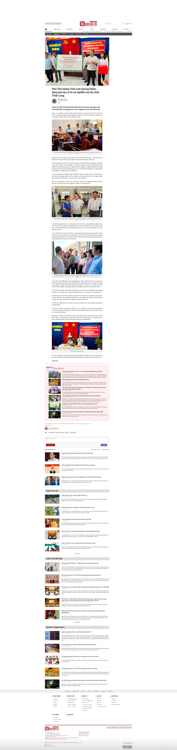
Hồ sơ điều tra (71, 702)
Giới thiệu (114, 727)
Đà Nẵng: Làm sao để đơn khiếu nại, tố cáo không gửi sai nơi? (79, 404)
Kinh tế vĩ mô (85, 702)
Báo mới (129, 727)
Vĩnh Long (62, 432)
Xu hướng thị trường (87, 706)
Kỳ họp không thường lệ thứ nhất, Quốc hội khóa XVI (71, 31)
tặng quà (66, 432)
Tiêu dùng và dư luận (87, 708)
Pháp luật (69, 29)
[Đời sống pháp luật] (117, 747)
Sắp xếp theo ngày (105, 449)
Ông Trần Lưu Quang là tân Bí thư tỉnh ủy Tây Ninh (77, 453)
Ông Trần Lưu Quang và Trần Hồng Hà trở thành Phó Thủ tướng (81, 477)
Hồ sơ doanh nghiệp (87, 704)
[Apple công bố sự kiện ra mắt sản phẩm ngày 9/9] (52, 635)
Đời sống (103, 29)
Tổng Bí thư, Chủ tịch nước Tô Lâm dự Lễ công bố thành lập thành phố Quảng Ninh (83, 611)
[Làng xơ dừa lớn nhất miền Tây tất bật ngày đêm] (52, 522)
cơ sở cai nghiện (73, 432)
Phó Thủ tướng (51, 432)
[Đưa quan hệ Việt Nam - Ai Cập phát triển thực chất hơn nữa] (52, 566)
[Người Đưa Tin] (70, 728)
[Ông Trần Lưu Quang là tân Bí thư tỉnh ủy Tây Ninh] (52, 456)
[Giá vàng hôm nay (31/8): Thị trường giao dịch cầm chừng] (52, 672)
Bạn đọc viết (56, 721)
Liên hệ (47, 23)
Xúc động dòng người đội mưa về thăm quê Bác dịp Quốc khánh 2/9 (81, 395)
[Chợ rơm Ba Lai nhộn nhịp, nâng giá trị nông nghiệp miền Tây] (52, 534)
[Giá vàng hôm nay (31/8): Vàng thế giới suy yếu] (55, 382)
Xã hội (91, 29)
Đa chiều (114, 29)
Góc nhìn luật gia (71, 700)
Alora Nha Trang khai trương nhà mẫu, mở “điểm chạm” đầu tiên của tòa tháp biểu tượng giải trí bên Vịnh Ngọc (84, 388)
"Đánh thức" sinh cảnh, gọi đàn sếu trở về (74, 495)
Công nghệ (84, 710)
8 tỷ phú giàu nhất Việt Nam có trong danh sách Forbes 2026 (80, 656)
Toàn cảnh (57, 29)
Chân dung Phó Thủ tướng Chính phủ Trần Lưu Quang (78, 465)
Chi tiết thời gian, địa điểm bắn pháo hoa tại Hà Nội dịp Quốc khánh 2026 (82, 411)
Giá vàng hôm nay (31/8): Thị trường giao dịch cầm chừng (79, 668)
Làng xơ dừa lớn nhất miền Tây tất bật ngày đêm (76, 519)
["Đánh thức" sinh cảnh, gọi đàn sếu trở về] (52, 499)
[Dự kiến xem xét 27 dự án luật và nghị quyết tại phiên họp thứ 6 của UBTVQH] (52, 590)
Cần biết (113, 702)
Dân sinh (99, 698)
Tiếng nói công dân (72, 704)
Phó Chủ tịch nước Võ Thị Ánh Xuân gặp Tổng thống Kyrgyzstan (81, 575)
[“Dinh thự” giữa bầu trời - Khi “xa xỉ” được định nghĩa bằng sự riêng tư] (55, 374)
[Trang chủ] (88, 23)
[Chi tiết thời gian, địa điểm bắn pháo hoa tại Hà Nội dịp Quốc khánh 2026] (55, 414)
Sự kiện (71, 33)
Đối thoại (78, 33)
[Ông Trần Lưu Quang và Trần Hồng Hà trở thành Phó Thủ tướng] (52, 480)
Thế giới (86, 33)
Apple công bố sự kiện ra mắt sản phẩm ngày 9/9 (77, 632)
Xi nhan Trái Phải (57, 719)
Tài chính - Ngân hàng (87, 700)
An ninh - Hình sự (72, 706)
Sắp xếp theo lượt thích (95, 449)
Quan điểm (55, 717)
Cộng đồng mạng (116, 704)
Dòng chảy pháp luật (72, 698)
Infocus (126, 29)
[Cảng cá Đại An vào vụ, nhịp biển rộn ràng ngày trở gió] (52, 546)
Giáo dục (99, 700)
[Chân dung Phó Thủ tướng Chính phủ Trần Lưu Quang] (52, 468)
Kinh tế (81, 29)
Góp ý (52, 23)
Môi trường (99, 704)
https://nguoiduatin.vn (49, 732)
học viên (57, 432)
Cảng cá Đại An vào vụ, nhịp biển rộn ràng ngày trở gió (78, 543)
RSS (108, 727)
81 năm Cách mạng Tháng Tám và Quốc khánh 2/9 (93, 31)
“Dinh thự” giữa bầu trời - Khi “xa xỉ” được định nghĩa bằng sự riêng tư (82, 371)
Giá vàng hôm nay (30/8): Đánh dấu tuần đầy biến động (79, 644)
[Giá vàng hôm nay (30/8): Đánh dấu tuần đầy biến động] (52, 648)
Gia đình (114, 698)
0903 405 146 (48, 744)
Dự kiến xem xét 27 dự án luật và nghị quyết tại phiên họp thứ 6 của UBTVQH (85, 587)
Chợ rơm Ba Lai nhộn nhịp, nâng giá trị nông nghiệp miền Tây (81, 531)
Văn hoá (99, 702)
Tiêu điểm (56, 33)
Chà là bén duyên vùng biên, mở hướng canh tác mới (78, 507)
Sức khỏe (114, 700)
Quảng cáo (58, 23)
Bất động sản (85, 698)
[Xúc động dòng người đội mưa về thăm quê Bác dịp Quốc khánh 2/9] (55, 398)
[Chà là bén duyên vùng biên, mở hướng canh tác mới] (52, 511)
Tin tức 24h (122, 727)
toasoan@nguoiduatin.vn (50, 745)
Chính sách (64, 33)
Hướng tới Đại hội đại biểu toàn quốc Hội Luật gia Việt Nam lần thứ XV (119, 31)
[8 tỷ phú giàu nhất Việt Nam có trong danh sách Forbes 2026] (52, 660)
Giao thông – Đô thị (101, 706)
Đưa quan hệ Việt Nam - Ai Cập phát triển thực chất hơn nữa (80, 563)
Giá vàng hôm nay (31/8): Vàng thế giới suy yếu (75, 379)
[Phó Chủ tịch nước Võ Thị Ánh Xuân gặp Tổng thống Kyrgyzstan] (52, 578)
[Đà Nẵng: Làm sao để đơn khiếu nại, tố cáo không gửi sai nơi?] (55, 406)
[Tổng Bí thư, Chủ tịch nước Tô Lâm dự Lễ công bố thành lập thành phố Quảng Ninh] (52, 614)
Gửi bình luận (50, 444)
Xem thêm (77, 553)
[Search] (123, 23)
